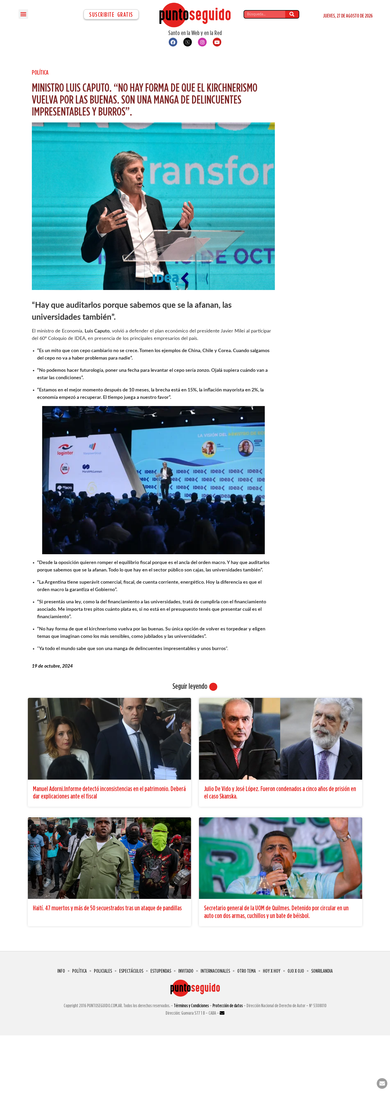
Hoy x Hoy (271, 971)
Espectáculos (131, 971)
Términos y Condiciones (191, 1005)
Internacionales (215, 971)
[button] (23, 14)
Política (40, 72)
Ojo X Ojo (296, 971)
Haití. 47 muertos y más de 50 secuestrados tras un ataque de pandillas (107, 907)
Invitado (185, 971)
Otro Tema (246, 971)
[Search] (292, 14)
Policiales (103, 971)
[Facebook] (173, 42)
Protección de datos (228, 1005)
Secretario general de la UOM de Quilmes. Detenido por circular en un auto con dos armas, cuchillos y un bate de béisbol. (276, 911)
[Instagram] (202, 42)
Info (61, 971)
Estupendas (160, 971)
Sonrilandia (322, 971)
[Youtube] (217, 42)
